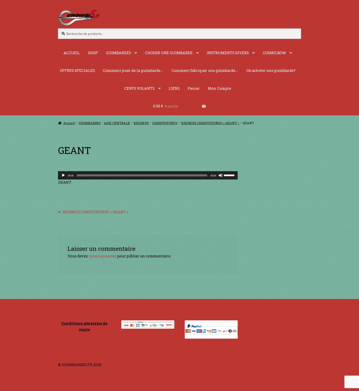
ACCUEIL (71, 52)
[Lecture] (63, 175)
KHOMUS (141, 123)
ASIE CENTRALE (117, 123)
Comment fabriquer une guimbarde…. (205, 70)
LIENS (174, 88)
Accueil (69, 123)
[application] (148, 175)
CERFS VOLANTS (139, 88)
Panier (194, 88)
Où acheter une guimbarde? (270, 70)
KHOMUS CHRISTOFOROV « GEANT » (210, 123)
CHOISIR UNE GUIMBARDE (169, 52)
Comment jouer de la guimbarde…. (133, 70)
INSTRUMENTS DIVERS (228, 52)
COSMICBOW (274, 52)
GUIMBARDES (118, 52)
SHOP (93, 52)
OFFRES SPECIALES (77, 70)
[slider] (230, 175)
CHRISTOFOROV (165, 123)
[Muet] (221, 175)
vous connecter (102, 256)
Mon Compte (219, 88)
